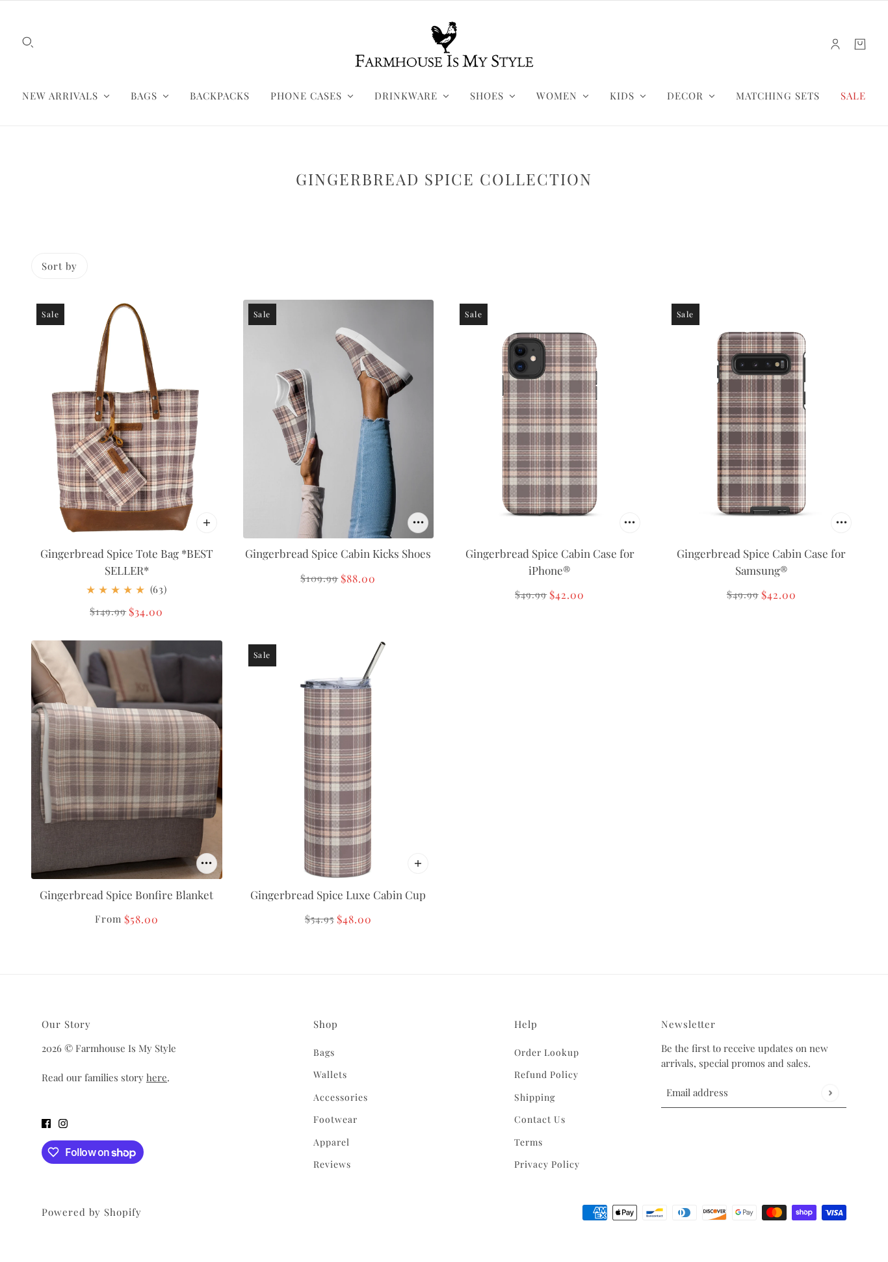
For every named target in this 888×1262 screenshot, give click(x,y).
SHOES (487, 95)
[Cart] (860, 44)
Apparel (331, 1142)
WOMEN (556, 95)
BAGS (144, 95)
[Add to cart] (206, 522)
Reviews (332, 1164)
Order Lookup (546, 1052)
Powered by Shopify (92, 1211)
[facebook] (46, 1122)
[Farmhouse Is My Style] (444, 44)
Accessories (340, 1097)
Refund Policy (546, 1074)
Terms (528, 1142)
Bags (324, 1052)
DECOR (685, 95)
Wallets (330, 1074)
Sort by (59, 265)
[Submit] (830, 1092)
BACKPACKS (220, 95)
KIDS (622, 95)
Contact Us (540, 1119)
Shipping (534, 1097)
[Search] (28, 42)
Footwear (335, 1119)
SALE (853, 95)
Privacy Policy (547, 1164)
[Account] (835, 44)
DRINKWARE (405, 95)
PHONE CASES (306, 95)
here (156, 1077)
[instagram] (63, 1122)
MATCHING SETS (778, 95)
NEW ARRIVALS (60, 95)
